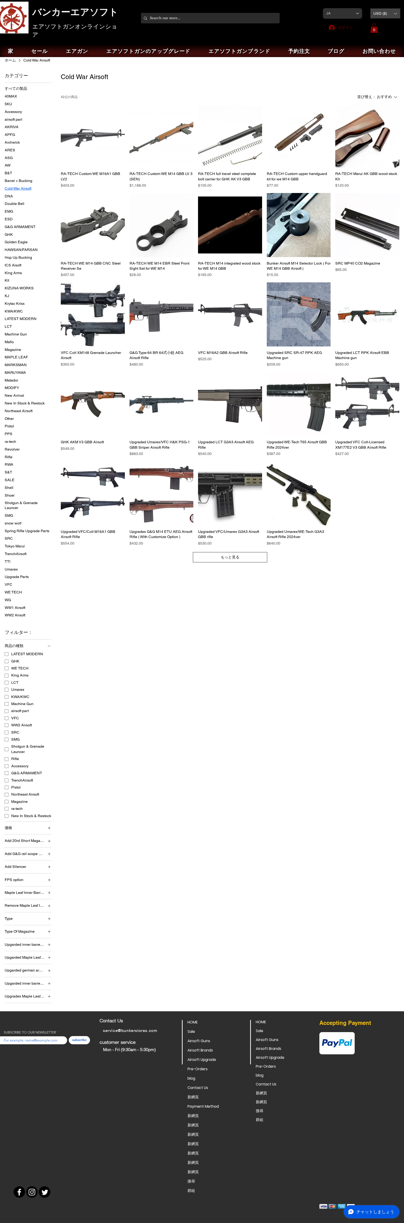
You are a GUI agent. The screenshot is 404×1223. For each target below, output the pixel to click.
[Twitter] (44, 1192)
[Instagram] (32, 1192)
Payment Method (203, 1106)
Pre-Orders (198, 1069)
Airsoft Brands (200, 1050)
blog (191, 1078)
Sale (191, 1031)
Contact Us (198, 1087)
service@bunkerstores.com (130, 1030)
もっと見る (230, 557)
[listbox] (385, 13)
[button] (385, 13)
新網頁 (193, 1097)
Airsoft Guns (199, 1041)
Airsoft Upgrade (202, 1059)
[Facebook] (19, 1192)
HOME (193, 1022)
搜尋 (191, 1181)
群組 (191, 1190)
